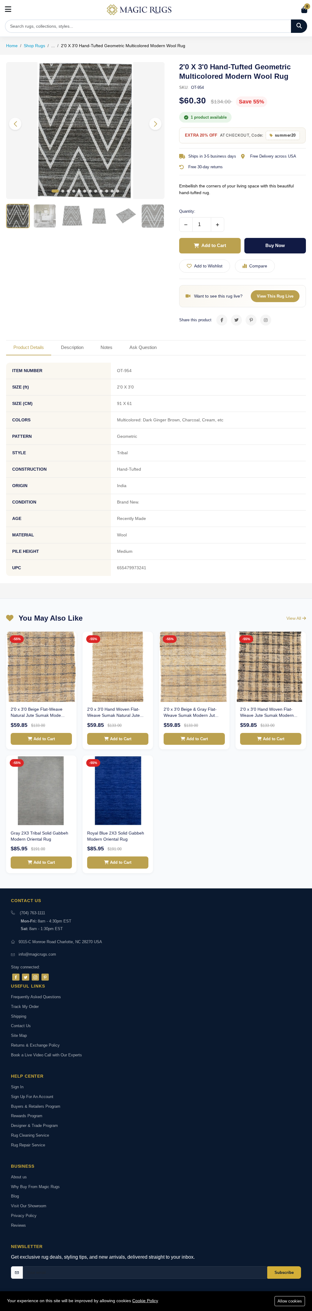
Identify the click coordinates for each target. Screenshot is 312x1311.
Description (72, 347)
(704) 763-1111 (32, 913)
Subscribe (284, 1272)
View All (294, 618)
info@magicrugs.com (37, 954)
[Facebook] (16, 977)
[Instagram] (35, 977)
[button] (155, 124)
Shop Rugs (34, 45)
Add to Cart (213, 245)
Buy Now (275, 245)
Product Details (28, 347)
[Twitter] (25, 977)
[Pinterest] (45, 977)
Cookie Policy (145, 1300)
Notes (106, 347)
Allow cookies (290, 1301)
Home (12, 45)
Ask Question (143, 347)
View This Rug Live (275, 296)
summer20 (285, 135)
